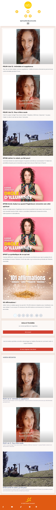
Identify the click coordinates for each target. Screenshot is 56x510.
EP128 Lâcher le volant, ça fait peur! (16, 158)
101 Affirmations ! (9, 302)
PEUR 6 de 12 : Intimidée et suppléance (18, 66)
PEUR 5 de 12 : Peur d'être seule (15, 112)
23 (36, 315)
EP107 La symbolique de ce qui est (16, 254)
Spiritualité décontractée (28, 21)
